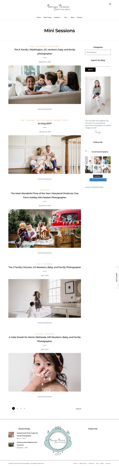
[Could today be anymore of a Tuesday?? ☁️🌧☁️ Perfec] (107, 169)
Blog (72, 17)
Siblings (65, 120)
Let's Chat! (117, 277)
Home (39, 17)
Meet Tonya (47, 17)
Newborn (57, 120)
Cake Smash (30, 120)
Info (65, 17)
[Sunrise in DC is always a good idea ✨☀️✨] (89, 160)
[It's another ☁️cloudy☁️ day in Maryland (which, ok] (98, 169)
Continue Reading (45, 109)
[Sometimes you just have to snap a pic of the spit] (98, 160)
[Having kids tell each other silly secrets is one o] (107, 160)
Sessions (57, 17)
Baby (22, 120)
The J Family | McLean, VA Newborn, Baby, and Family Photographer (44, 267)
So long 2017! (45, 123)
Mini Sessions (41, 46)
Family (32, 46)
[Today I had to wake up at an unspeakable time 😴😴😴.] (89, 169)
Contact (79, 17)
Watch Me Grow (53, 46)
